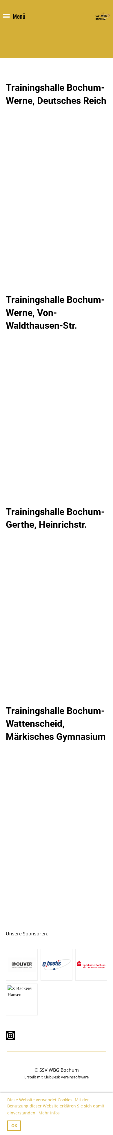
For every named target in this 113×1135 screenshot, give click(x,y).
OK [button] (14, 1125)
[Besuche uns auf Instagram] (10, 1036)
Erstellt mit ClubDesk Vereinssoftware (56, 1077)
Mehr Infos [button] (49, 1113)
